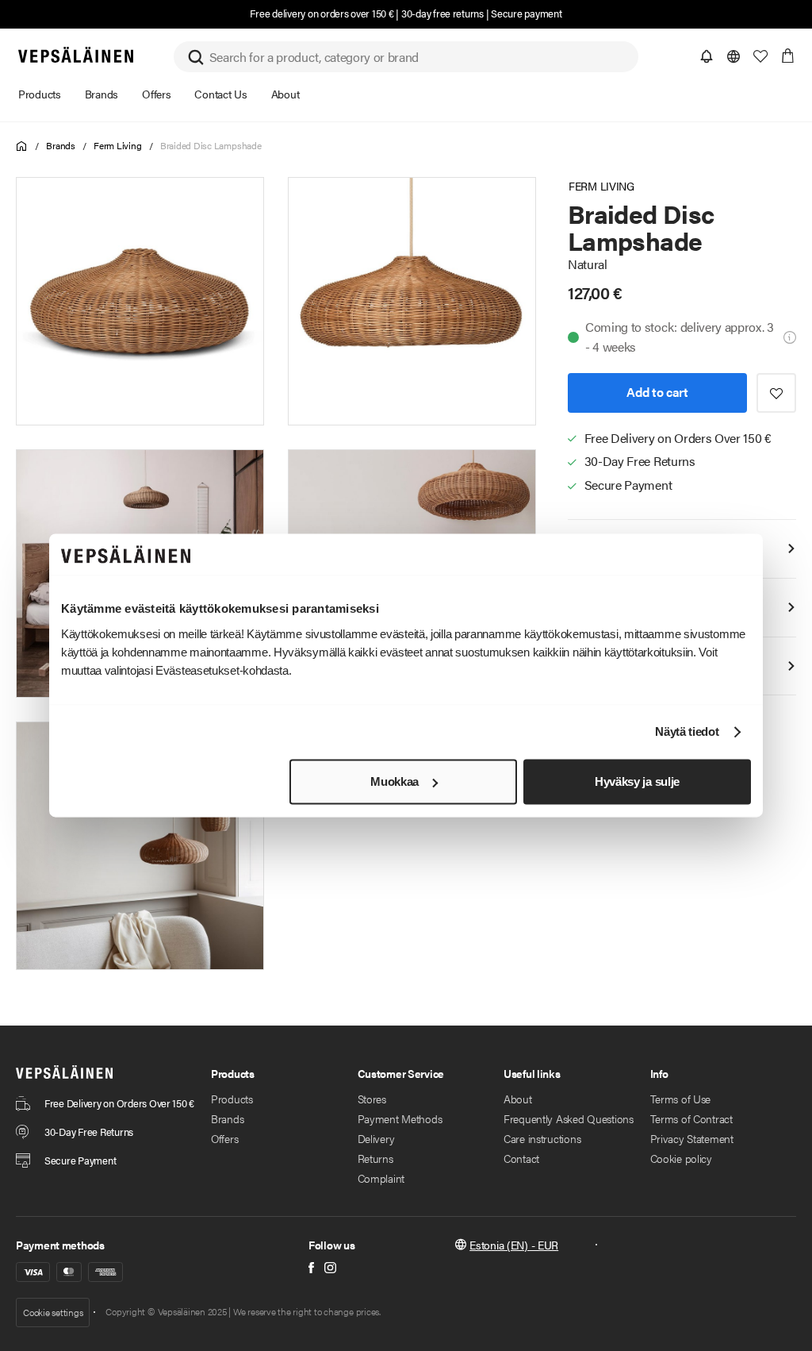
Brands (60, 145)
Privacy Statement (691, 1138)
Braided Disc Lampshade (211, 145)
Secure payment (526, 13)
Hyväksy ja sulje (637, 781)
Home (22, 146)
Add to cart (657, 392)
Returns (375, 1158)
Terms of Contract (691, 1118)
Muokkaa (394, 781)
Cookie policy (681, 1158)
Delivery (376, 1138)
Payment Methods (400, 1118)
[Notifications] (706, 56)
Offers (224, 1138)
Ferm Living (117, 145)
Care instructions (542, 1138)
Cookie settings (52, 1312)
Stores (372, 1099)
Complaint (381, 1178)
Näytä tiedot (686, 732)
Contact (521, 1158)
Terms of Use (680, 1099)
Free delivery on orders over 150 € (321, 13)
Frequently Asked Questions (569, 1118)
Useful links (532, 1073)
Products (232, 1099)
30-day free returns (442, 13)
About (518, 1099)
